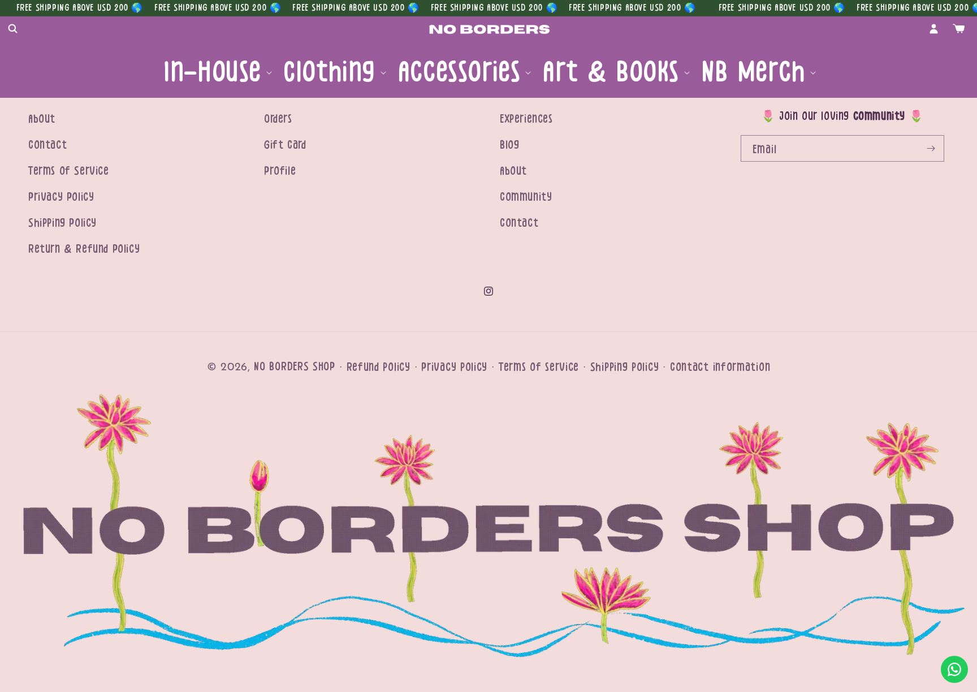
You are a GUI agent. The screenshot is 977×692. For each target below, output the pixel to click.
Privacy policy (454, 367)
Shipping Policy (62, 223)
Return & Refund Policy (84, 249)
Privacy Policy (61, 197)
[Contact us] (954, 669)
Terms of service (539, 367)
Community (526, 197)
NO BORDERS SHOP (294, 366)
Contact (47, 145)
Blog (509, 145)
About (41, 119)
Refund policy (378, 367)
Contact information (720, 367)
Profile (280, 171)
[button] (12, 28)
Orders (278, 119)
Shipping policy (624, 367)
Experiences (526, 119)
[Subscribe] (931, 148)
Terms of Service (68, 171)
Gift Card (285, 145)
